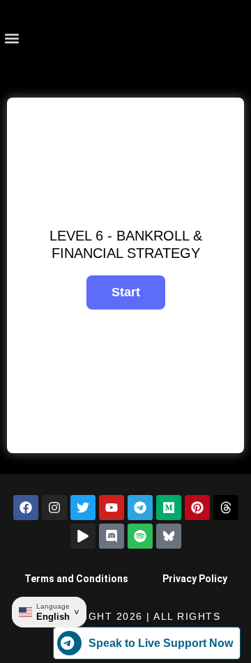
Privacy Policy (194, 578)
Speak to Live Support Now (161, 643)
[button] (11, 38)
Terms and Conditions (76, 578)
